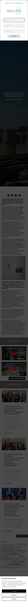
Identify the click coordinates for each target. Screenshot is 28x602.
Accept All (14, 591)
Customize (14, 595)
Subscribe (14, 36)
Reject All (14, 599)
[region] (14, 589)
